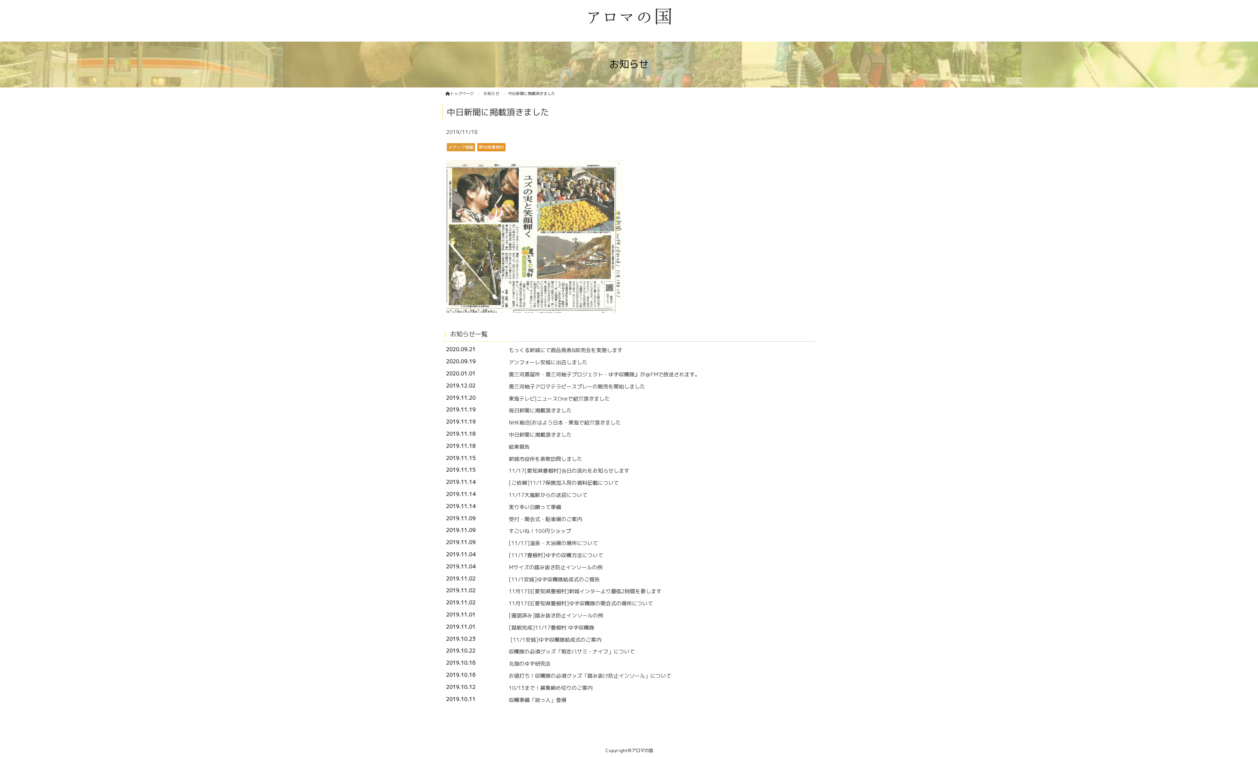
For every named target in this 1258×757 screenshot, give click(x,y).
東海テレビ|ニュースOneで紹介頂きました (559, 398)
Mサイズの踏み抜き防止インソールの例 (555, 567)
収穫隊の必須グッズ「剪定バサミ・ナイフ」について (572, 651)
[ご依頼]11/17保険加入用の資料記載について (564, 482)
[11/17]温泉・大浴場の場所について (553, 543)
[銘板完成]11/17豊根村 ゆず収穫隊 (551, 627)
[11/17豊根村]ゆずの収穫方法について (556, 555)
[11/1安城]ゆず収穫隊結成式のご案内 (555, 639)
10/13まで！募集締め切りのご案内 (551, 687)
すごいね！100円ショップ (540, 531)
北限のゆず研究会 (530, 663)
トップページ (462, 93)
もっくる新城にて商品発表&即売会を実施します (565, 350)
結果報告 (519, 446)
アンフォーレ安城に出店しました (548, 362)
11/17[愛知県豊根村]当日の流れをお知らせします (569, 470)
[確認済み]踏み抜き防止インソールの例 (556, 615)
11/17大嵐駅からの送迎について (548, 495)
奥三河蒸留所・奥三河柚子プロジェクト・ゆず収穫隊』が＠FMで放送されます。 (604, 374)
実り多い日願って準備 (535, 507)
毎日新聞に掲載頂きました (540, 410)
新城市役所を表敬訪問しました (545, 459)
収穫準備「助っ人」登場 (537, 700)
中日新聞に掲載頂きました (540, 434)
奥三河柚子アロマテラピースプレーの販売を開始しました (577, 386)
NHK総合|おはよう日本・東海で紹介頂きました (565, 422)
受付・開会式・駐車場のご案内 (545, 519)
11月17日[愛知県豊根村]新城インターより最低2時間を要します (585, 591)
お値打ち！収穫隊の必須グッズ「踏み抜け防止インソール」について (590, 675)
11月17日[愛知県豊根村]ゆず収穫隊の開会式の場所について (581, 603)
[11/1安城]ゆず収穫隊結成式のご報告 (554, 579)
